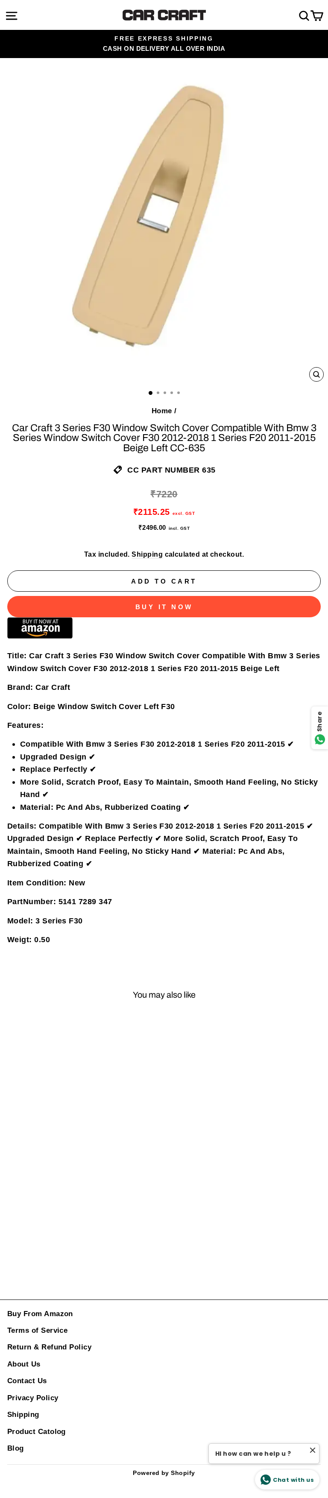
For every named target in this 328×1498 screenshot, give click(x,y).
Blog (15, 1448)
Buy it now (164, 606)
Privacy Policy (32, 1398)
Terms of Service (37, 1330)
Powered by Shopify (164, 1472)
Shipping (147, 554)
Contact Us (27, 1381)
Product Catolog (36, 1432)
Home (162, 411)
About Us (24, 1364)
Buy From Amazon (40, 1314)
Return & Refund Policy (49, 1347)
